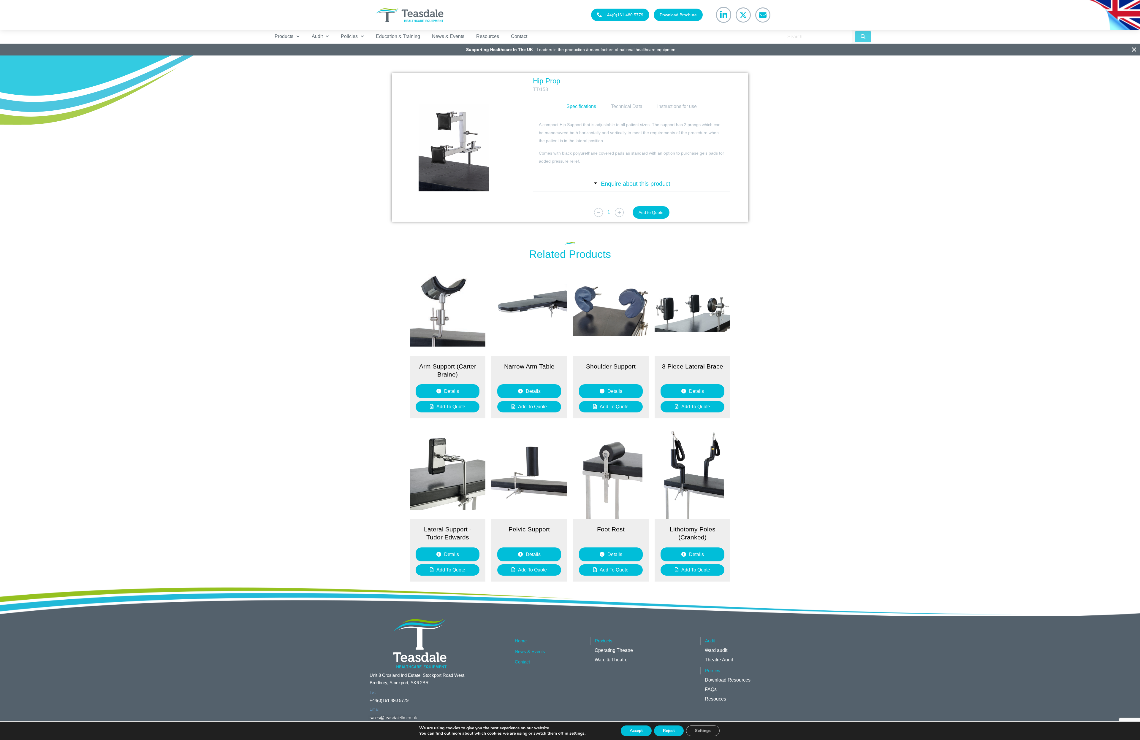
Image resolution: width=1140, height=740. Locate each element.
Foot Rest (611, 529)
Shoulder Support (611, 366)
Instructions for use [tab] (677, 106)
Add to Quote (651, 212)
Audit (317, 36)
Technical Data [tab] (626, 106)
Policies (349, 36)
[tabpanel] (631, 143)
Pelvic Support (529, 529)
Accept (636, 730)
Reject (669, 730)
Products (284, 36)
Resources (487, 36)
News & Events (448, 36)
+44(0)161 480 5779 (624, 14)
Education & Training (398, 36)
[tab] (631, 183)
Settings (703, 730)
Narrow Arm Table (529, 366)
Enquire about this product (635, 184)
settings (577, 733)
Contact (519, 36)
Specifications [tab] (581, 106)
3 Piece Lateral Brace (692, 366)
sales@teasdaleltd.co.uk (393, 717)
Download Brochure (678, 14)
